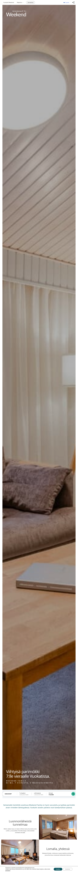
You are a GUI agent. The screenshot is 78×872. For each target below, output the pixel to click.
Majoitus (19, 2)
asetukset (7, 870)
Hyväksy (58, 869)
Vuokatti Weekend (8, 2)
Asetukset (67, 869)
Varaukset (30, 2)
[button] (67, 2)
